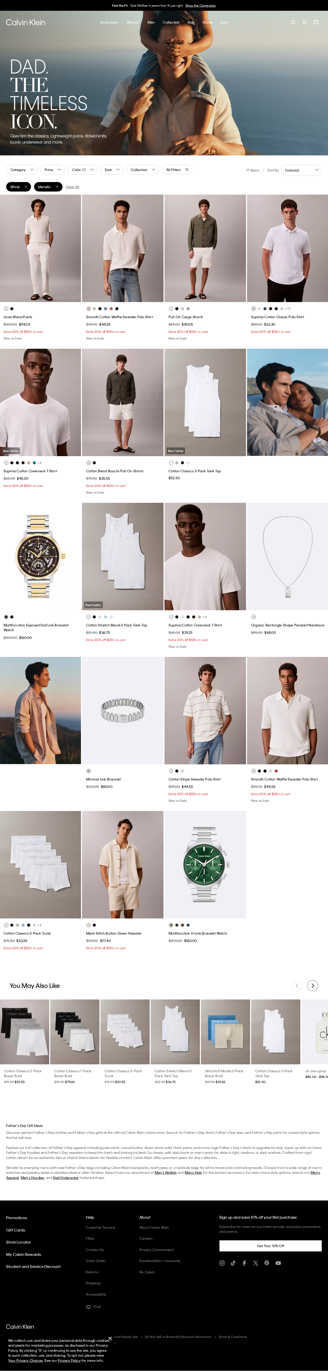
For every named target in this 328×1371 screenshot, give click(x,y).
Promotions (16, 1217)
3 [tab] (36, 296)
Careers (145, 1238)
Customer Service (100, 1227)
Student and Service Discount (33, 1266)
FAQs (90, 1238)
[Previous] (7, 248)
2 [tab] (28, 296)
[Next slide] (312, 985)
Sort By (273, 170)
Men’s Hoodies (32, 1177)
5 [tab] (51, 296)
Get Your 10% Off (270, 1246)
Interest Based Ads (124, 1337)
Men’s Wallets (166, 1172)
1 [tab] (21, 296)
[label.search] (293, 22)
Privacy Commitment (156, 1249)
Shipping (93, 1283)
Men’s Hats (193, 1172)
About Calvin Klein (154, 1227)
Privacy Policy (69, 1360)
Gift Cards (15, 1230)
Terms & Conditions (233, 1337)
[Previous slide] (297, 985)
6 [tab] (59, 296)
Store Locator (18, 1242)
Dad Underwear (66, 1177)
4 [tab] (44, 296)
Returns (92, 1272)
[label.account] (304, 22)
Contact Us (95, 1249)
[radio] (6, 308)
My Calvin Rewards (23, 1254)
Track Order (95, 1260)
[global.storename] (25, 22)
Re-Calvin (147, 1272)
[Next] (73, 248)
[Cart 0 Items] (315, 22)
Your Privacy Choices (25, 1360)
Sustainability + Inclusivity (160, 1260)
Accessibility (96, 1294)
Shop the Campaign (201, 5)
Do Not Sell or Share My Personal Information (178, 1337)
